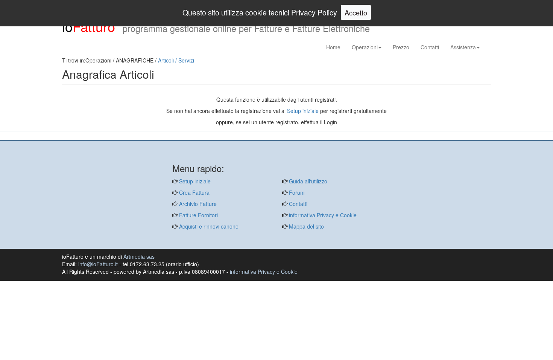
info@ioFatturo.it (98, 264)
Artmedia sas (139, 256)
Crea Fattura (194, 192)
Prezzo (401, 47)
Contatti (430, 47)
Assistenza (463, 47)
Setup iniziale (303, 110)
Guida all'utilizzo (307, 181)
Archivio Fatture (197, 203)
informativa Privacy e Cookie (322, 215)
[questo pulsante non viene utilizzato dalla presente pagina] (67, 136)
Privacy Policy (314, 12)
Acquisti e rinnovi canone (208, 226)
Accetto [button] (356, 12)
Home (333, 47)
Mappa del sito (305, 226)
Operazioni (365, 47)
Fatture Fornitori (198, 215)
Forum (296, 192)
